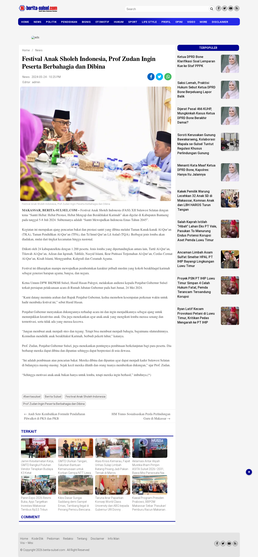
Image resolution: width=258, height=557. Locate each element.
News (37, 21)
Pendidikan (69, 21)
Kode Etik (37, 538)
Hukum (119, 21)
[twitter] (159, 76)
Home (25, 21)
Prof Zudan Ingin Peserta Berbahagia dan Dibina (54, 403)
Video (191, 21)
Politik (51, 21)
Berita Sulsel (53, 396)
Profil (166, 21)
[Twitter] (224, 8)
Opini (179, 21)
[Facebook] (218, 8)
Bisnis (86, 21)
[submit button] (212, 9)
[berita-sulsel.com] (38, 12)
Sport (132, 21)
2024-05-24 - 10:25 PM (46, 77)
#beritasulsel (32, 396)
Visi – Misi (26, 542)
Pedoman (53, 538)
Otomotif (102, 21)
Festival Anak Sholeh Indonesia (85, 396)
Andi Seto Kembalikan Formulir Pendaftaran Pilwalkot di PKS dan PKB (54, 416)
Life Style (149, 21)
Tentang (82, 538)
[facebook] (151, 76)
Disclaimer (220, 21)
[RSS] (236, 8)
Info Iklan (113, 538)
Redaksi (68, 538)
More (203, 21)
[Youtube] (230, 8)
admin (36, 82)
